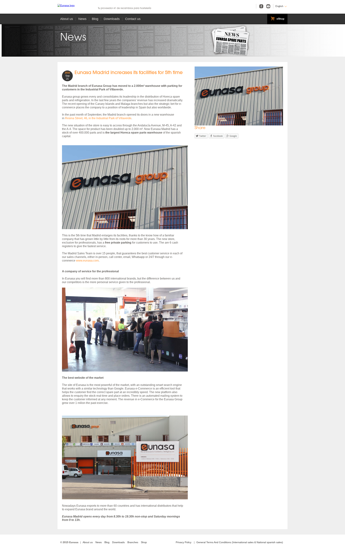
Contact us (133, 19)
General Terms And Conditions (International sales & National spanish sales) (239, 542)
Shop (144, 542)
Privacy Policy (183, 542)
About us (66, 19)
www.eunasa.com (87, 260)
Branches (132, 542)
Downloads (112, 19)
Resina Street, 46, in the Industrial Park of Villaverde (98, 118)
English (279, 6)
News (82, 19)
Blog (95, 19)
